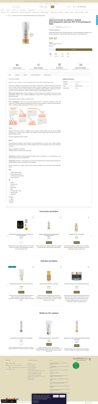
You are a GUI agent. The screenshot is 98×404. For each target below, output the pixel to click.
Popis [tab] (10, 74)
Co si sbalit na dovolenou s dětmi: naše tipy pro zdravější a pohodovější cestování (59, 376)
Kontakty (55, 3)
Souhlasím (62, 396)
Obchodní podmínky (48, 3)
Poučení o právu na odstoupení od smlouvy (36, 370)
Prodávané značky (31, 366)
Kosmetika (77, 81)
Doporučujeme (22, 10)
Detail (21, 242)
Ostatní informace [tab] (47, 74)
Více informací (44, 398)
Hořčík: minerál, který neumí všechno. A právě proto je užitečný (60, 393)
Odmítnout (56, 396)
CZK (69, 6)
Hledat (52, 7)
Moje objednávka (31, 379)
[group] (21, 335)
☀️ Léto (2, 10)
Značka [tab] (35, 74)
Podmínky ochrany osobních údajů (34, 375)
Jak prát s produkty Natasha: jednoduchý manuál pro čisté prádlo (60, 386)
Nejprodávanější (31, 10)
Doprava (29, 363)
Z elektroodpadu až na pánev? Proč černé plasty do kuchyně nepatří (59, 366)
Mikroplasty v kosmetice (54, 372)
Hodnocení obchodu (31, 364)
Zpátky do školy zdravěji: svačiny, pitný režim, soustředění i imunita (58, 363)
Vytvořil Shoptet (89, 402)
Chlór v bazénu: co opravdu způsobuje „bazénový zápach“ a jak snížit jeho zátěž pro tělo (59, 383)
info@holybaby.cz (12, 363)
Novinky (8, 10)
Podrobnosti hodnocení (66, 27)
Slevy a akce (14, 10)
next (91, 236)
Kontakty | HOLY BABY (32, 367)
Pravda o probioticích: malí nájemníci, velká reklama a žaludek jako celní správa (60, 390)
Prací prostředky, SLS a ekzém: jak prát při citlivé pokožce (59, 379)
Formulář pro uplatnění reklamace (34, 373)
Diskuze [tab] (25, 74)
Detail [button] (21, 344)
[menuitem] (3, 12)
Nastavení (36, 401)
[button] (21, 344)
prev (6, 236)
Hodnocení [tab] (17, 74)
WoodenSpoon (52, 18)
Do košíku (74, 49)
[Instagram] (7, 372)
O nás (42, 3)
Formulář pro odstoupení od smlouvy (35, 372)
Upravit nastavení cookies (29, 402)
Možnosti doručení (52, 44)
